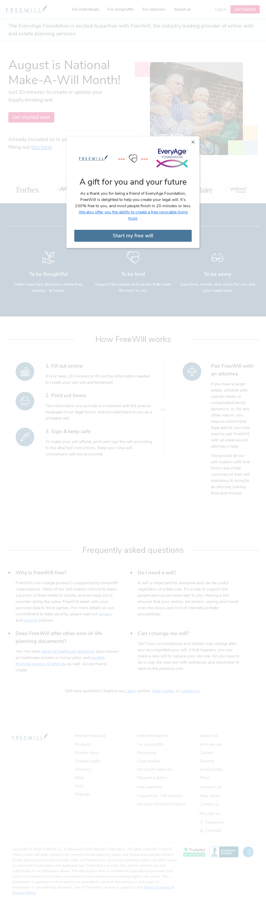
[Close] (193, 141)
